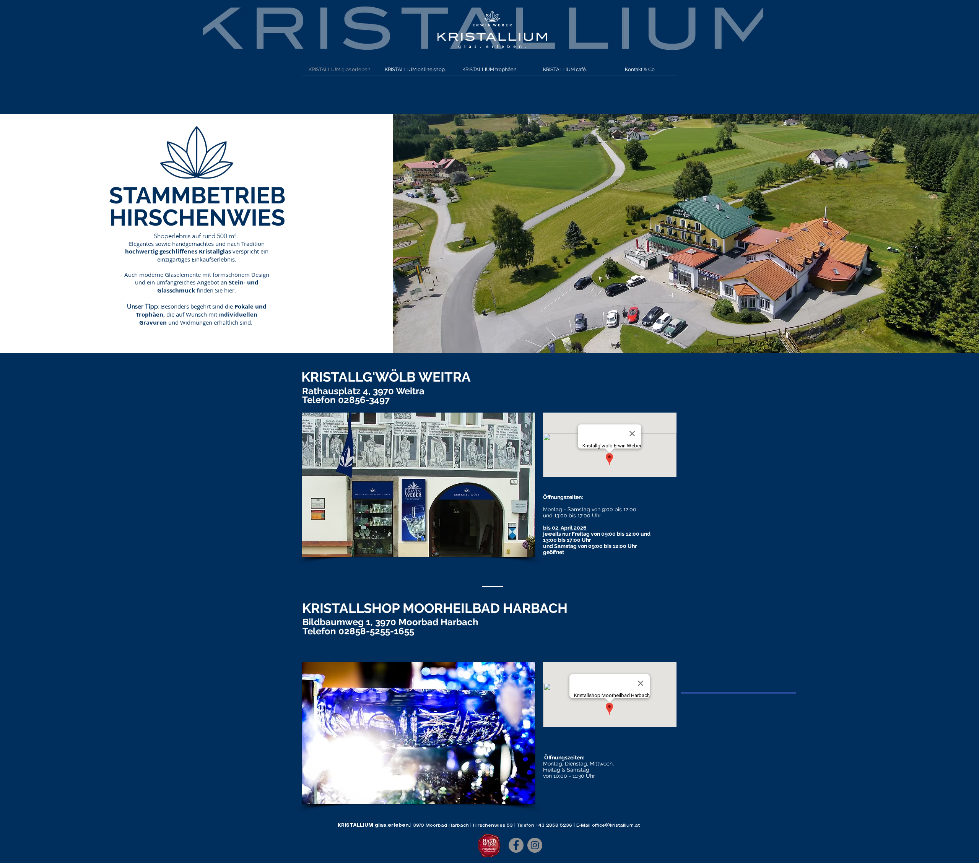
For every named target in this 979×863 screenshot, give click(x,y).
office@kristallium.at (616, 825)
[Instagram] (534, 845)
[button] (418, 485)
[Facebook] (516, 845)
